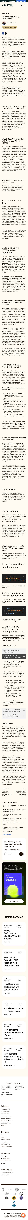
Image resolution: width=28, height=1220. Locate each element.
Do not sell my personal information (14, 1217)
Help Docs (3, 1156)
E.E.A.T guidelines (17, 281)
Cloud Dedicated (5, 1111)
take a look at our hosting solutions (14, 782)
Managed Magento (5, 1118)
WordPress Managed (6, 1116)
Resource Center (5, 1158)
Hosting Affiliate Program (7, 1172)
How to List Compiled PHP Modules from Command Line (11, 961)
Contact (3, 1135)
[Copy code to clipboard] (23, 576)
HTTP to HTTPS (9, 53)
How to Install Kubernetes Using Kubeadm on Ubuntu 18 (14, 1057)
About (2, 1137)
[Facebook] (3, 33)
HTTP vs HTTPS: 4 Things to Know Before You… (7, 1094)
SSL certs (22, 308)
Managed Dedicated (6, 1109)
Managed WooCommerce (7, 1120)
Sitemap (3, 1163)
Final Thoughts (7, 834)
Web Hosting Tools (5, 1160)
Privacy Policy (4, 1142)
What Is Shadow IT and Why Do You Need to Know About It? (21, 792)
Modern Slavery (18, 1215)
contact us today (6, 784)
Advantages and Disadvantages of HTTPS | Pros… (19, 1087)
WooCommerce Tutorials (9, 27)
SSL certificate (7, 664)
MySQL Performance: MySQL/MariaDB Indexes (12, 934)
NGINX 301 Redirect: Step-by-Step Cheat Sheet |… (6, 1087)
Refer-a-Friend (4, 1175)
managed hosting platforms (11, 637)
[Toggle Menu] (24, 5)
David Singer (7, 1014)
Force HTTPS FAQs (8, 831)
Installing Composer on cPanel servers (14, 1010)
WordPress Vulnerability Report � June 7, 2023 (7, 792)
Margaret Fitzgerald (9, 1065)
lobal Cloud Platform (7, 1146)
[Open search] (20, 5)
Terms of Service (5, 1139)
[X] (6, 33)
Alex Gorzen (7, 969)
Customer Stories (5, 1144)
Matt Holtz (7, 942)
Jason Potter (7, 993)
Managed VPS (4, 1113)
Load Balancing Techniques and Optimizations (11, 987)
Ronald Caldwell (11, 23)
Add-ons (3, 1125)
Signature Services (5, 1123)
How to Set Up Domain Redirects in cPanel (13, 1032)
